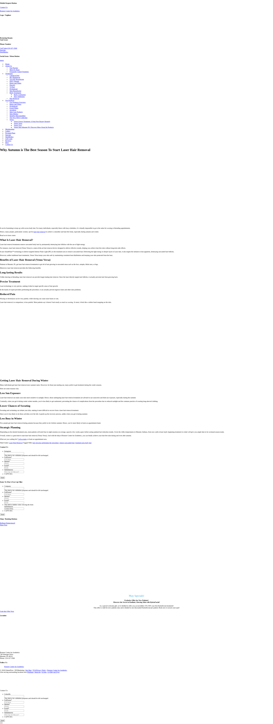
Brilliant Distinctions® (7, 523)
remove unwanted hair (67, 443)
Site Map (28, 670)
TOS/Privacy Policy (39, 670)
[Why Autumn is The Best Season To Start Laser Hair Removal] (53, 224)
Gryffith (50, 672)
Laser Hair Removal (16, 443)
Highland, (30, 672)
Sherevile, (37, 672)
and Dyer (56, 672)
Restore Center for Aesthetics (10, 11)
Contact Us (4, 7)
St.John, (44, 672)
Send (2, 478)
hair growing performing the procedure (46, 443)
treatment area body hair (83, 443)
